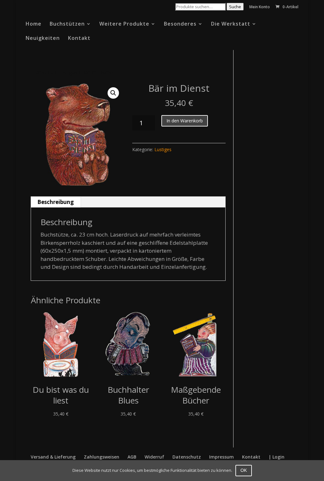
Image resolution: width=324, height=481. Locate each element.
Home (33, 24)
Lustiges (68, 72)
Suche (235, 6)
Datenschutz (186, 457)
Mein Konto (259, 7)
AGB (132, 457)
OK (243, 470)
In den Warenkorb (184, 121)
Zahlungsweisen (101, 457)
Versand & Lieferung (53, 457)
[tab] (55, 202)
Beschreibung (55, 202)
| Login (276, 457)
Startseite (42, 72)
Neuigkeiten (43, 38)
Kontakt (79, 38)
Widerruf (154, 457)
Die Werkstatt (230, 24)
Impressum (221, 457)
